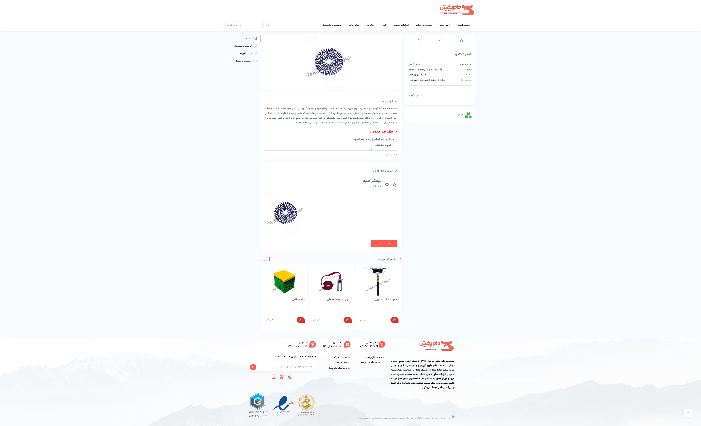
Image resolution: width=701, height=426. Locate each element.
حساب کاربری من (373, 357)
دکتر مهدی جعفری (425, 383)
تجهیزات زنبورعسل (427, 80)
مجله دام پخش (424, 25)
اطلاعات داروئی (340, 362)
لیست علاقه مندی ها (371, 362)
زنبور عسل (413, 75)
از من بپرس (444, 25)
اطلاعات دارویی (401, 25)
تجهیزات (423, 75)
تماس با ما (354, 25)
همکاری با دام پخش (331, 25)
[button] (269, 259)
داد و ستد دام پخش (337, 368)
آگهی (384, 25)
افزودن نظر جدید (384, 243)
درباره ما (371, 25)
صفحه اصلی (463, 25)
